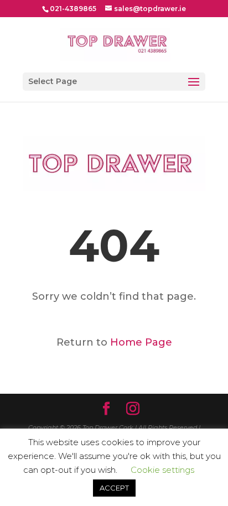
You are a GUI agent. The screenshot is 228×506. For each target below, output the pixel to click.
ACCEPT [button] (114, 487)
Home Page (141, 342)
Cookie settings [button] (162, 470)
